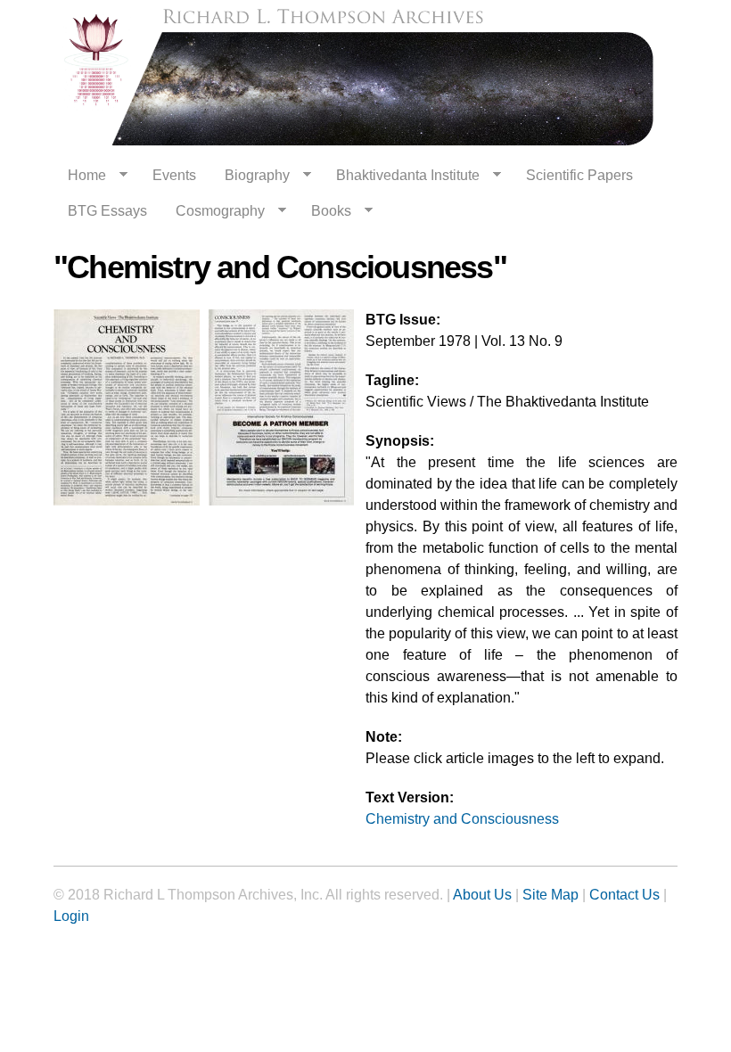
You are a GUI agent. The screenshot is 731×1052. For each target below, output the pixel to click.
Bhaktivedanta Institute (401, 176)
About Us (482, 894)
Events (174, 175)
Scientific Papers (579, 175)
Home (79, 176)
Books (324, 211)
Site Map (550, 894)
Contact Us (624, 894)
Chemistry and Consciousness (462, 818)
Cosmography (213, 211)
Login (71, 916)
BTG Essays (107, 210)
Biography (250, 176)
